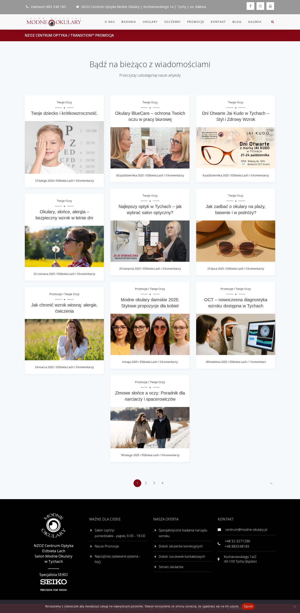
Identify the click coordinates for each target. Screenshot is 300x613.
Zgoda (248, 606)
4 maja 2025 (130, 362)
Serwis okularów (171, 567)
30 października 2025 (130, 175)
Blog (237, 22)
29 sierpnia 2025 (130, 269)
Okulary (150, 22)
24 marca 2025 (44, 367)
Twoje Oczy (64, 102)
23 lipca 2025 (215, 269)
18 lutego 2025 (130, 455)
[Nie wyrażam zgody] (294, 606)
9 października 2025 (215, 175)
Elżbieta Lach (64, 181)
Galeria (255, 22)
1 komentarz (257, 362)
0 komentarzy (85, 181)
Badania (128, 22)
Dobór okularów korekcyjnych (181, 546)
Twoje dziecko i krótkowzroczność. (64, 113)
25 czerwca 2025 (44, 274)
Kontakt (218, 22)
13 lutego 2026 (44, 181)
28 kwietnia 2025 (216, 362)
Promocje (195, 22)
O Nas (110, 22)
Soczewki (172, 22)
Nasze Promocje (107, 546)
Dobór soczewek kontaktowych (182, 556)
